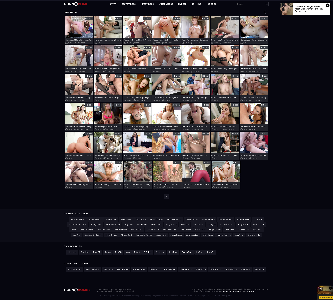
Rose (253, 129)
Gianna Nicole (153, 230)
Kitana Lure (228, 187)
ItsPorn (199, 252)
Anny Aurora (171, 224)
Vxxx (128, 252)
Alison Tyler (161, 235)
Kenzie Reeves (223, 235)
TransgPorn (187, 252)
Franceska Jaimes (144, 235)
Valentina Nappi (112, 224)
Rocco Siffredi (111, 71)
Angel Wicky (214, 230)
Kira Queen (169, 187)
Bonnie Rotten (225, 219)
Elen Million (140, 187)
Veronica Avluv (77, 219)
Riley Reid (128, 224)
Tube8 (137, 252)
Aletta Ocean (258, 224)
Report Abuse (248, 291)
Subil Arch (168, 43)
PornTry (210, 252)
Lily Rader (257, 230)
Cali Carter (229, 230)
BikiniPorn (108, 269)
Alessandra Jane (228, 129)
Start (113, 4)
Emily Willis (208, 235)
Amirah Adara (192, 235)
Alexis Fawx (156, 224)
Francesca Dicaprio (112, 158)
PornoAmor (231, 269)
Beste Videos (129, 4)
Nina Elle (185, 224)
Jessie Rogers (86, 230)
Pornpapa (159, 252)
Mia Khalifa (142, 224)
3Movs (70, 43)
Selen (73, 230)
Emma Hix (200, 230)
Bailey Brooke (169, 230)
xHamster (72, 252)
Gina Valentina (120, 230)
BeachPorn (155, 269)
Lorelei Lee (111, 219)
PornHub (85, 252)
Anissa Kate (198, 224)
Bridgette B (243, 224)
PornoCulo (201, 269)
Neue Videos (147, 4)
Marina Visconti (82, 129)
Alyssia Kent (126, 235)
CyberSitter (236, 291)
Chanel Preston (95, 219)
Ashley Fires (96, 224)
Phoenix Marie (242, 219)
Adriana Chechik (174, 219)
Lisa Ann (76, 235)
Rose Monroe (208, 219)
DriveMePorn (186, 269)
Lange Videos (166, 4)
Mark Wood (81, 43)
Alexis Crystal (176, 235)
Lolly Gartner (81, 71)
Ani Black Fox (257, 100)
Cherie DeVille (254, 235)
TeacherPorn (123, 269)
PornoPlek (246, 269)
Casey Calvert (192, 219)
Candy (137, 43)
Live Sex (182, 4)
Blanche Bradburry (93, 235)
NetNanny (227, 291)
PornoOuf (259, 269)
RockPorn (173, 252)
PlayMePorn (169, 269)
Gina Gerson (227, 43)
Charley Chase (103, 230)
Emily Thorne (256, 71)
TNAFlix (118, 252)
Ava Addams (136, 230)
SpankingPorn (139, 269)
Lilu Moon (80, 100)
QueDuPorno (216, 269)
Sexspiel (211, 4)
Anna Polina (198, 43)
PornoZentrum (74, 269)
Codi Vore (239, 235)
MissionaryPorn (92, 269)
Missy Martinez (226, 224)
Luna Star (258, 219)
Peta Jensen (126, 219)
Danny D (255, 158)
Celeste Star (243, 230)
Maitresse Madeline (77, 224)
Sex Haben (197, 4)
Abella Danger (156, 219)
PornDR (97, 252)
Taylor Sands (111, 235)
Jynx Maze (141, 219)
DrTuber (147, 252)
